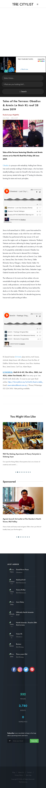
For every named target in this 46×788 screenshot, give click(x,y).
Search (23, 91)
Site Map (28, 775)
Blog (13, 772)
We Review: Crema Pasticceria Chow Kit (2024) (22, 427)
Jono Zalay (20, 602)
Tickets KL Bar (20, 590)
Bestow (18, 644)
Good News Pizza (22, 569)
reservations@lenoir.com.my (17, 385)
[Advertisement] (23, 32)
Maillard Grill (20, 580)
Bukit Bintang (19, 647)
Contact (29, 772)
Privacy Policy (19, 775)
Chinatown (19, 572)
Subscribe (34, 741)
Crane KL (19, 634)
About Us (21, 772)
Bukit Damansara (21, 583)
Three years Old (21, 654)
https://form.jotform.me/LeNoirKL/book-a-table (25, 382)
